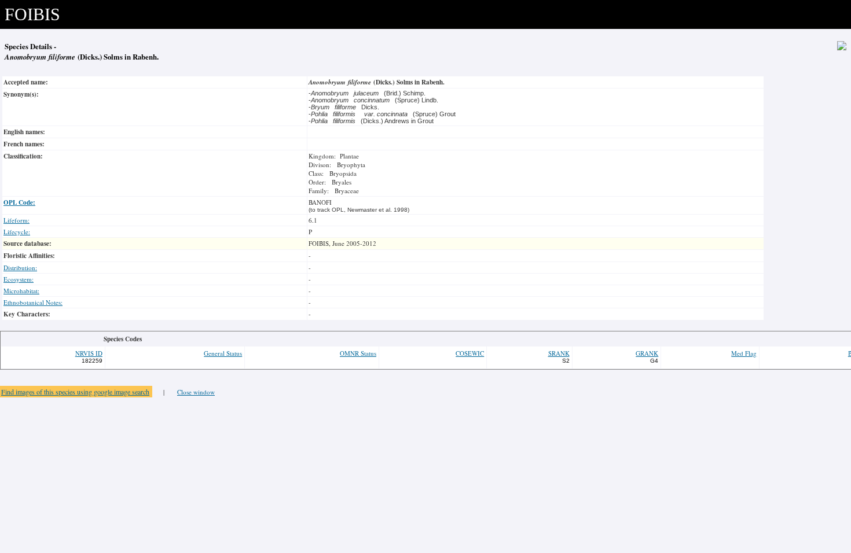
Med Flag (744, 353)
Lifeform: (16, 220)
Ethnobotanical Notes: (33, 302)
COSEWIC (470, 353)
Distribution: (20, 267)
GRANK (647, 353)
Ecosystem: (18, 279)
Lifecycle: (16, 231)
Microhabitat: (21, 290)
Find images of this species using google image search (75, 391)
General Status (223, 353)
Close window (196, 392)
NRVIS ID (88, 353)
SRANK (559, 353)
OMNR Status (358, 353)
